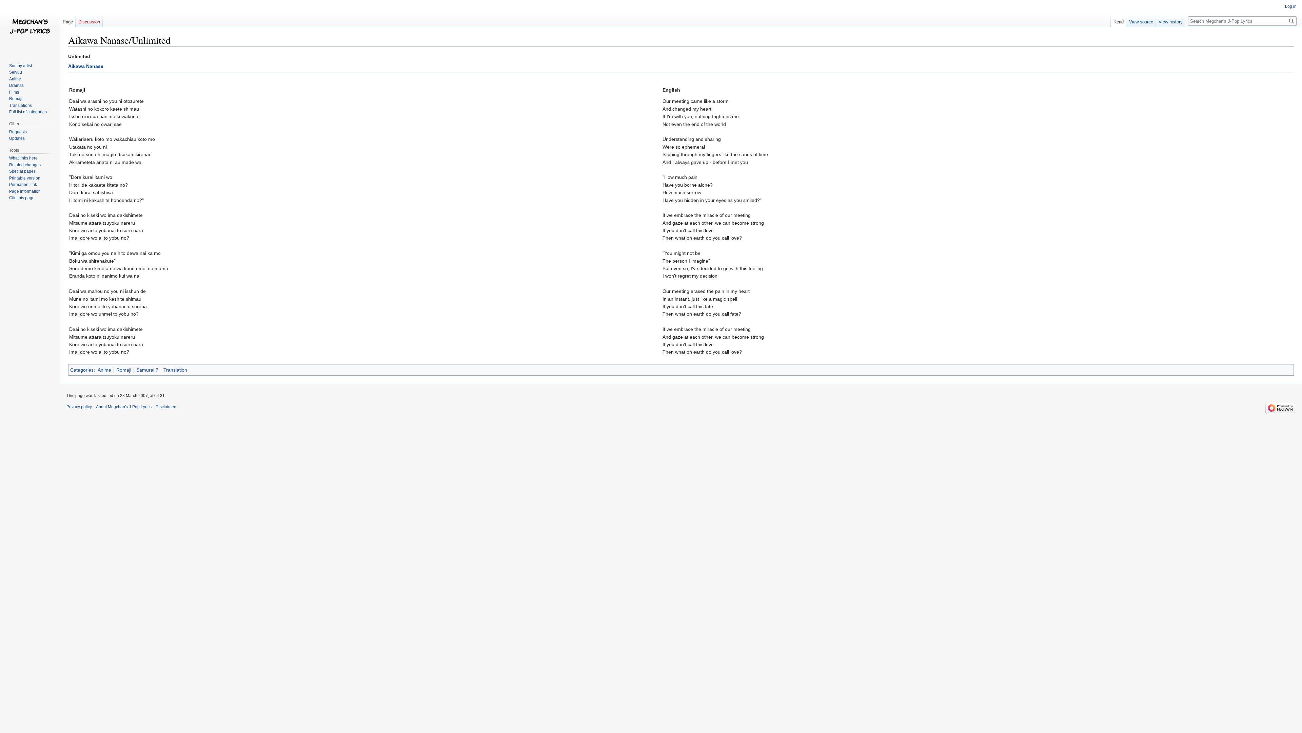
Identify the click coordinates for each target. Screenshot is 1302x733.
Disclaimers (166, 407)
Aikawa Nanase (85, 66)
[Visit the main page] (30, 27)
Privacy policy (79, 407)
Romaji (123, 370)
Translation (175, 370)
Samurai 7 (147, 370)
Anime (104, 370)
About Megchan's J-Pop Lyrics (124, 407)
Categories (82, 370)
